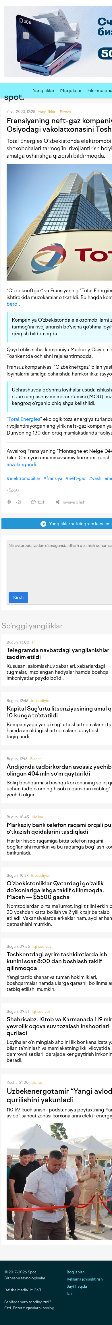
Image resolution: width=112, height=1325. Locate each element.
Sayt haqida (77, 1286)
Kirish (18, 597)
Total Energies (24, 419)
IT (33, 642)
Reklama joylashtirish (85, 1279)
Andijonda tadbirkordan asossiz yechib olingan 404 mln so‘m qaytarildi (59, 770)
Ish (69, 1293)
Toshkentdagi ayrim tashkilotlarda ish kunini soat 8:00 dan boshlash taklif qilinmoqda (57, 961)
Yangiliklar (44, 90)
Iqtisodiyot (40, 701)
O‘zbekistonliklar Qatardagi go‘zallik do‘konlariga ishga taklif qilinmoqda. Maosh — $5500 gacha (55, 890)
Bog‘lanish (76, 1272)
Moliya (37, 817)
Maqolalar (71, 90)
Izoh (41, 502)
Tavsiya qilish (73, 502)
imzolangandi (21, 464)
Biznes (35, 759)
